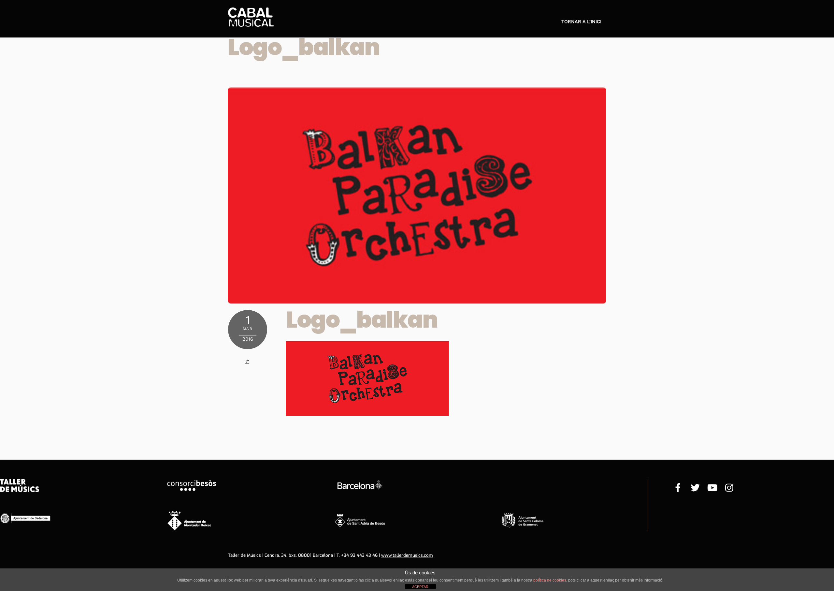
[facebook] (678, 488)
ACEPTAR (420, 587)
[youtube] (712, 488)
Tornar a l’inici (581, 21)
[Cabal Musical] (251, 23)
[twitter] (695, 488)
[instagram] (730, 488)
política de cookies (549, 580)
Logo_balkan (304, 47)
